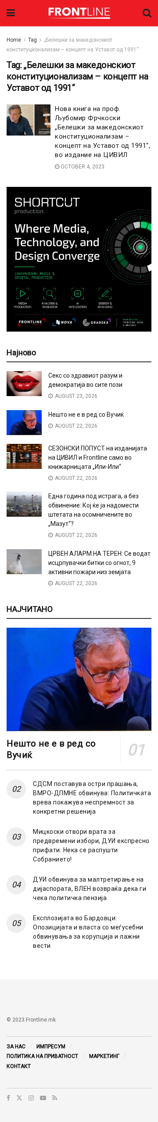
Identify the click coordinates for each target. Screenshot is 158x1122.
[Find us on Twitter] (19, 1098)
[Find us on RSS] (54, 1098)
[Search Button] (147, 13)
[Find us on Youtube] (43, 1098)
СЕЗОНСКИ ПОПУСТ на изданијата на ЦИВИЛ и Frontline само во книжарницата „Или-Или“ (97, 457)
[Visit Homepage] (79, 13)
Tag (32, 40)
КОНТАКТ (19, 1066)
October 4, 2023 (81, 167)
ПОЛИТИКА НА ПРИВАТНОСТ (42, 1056)
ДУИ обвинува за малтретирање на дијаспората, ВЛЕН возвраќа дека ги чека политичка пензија (89, 888)
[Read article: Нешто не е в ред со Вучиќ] (24, 422)
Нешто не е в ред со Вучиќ (86, 414)
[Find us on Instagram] (31, 1098)
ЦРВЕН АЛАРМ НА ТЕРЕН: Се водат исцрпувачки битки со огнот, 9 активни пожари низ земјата (99, 562)
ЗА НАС (16, 1046)
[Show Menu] (11, 13)
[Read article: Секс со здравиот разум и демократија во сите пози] (24, 383)
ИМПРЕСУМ (50, 1046)
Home (14, 40)
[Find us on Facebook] (8, 1098)
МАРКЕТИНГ (104, 1056)
